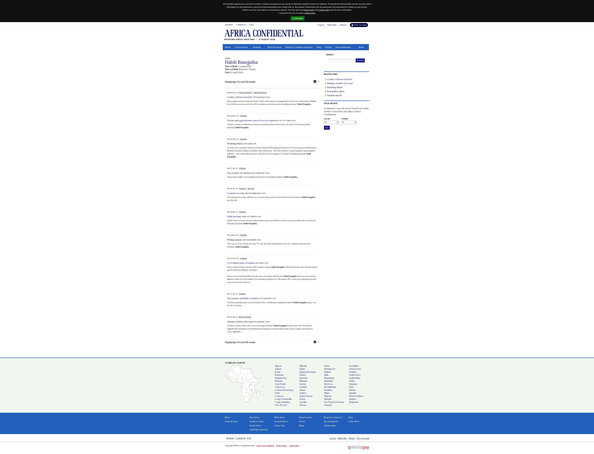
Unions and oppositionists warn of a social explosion (252, 120)
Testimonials (330, 425)
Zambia (352, 399)
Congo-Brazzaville (283, 399)
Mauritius (328, 381)
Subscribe (332, 25)
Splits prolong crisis (236, 216)
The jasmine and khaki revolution (243, 298)
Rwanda (327, 399)
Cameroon (280, 387)
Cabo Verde (280, 384)
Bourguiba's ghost (335, 91)
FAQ (251, 24)
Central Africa (280, 421)
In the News (354, 421)
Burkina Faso (281, 378)
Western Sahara (356, 396)
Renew (343, 25)
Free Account (360, 25)
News (228, 47)
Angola (278, 369)
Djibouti (303, 366)
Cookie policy (294, 445)
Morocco (328, 384)
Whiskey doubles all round (240, 321)
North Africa (255, 425)
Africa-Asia (279, 425)
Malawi (327, 372)
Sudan (352, 381)
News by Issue (275, 47)
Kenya (302, 399)
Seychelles (354, 366)
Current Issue (241, 47)
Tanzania (353, 384)
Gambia (303, 387)
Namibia (328, 390)
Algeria (278, 366)
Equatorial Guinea (307, 372)
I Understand (297, 18)
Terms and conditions (265, 445)
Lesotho (303, 402)
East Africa (254, 417)
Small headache (334, 95)
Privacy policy (281, 445)
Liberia (302, 405)
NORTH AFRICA (245, 92)
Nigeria (327, 396)
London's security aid (237, 193)
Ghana (302, 390)
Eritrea (302, 375)
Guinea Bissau (305, 396)
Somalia (352, 372)
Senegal (327, 405)
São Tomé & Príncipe (334, 402)
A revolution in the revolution (241, 263)
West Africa (279, 417)
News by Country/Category (299, 47)
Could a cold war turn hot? (239, 97)
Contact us (241, 24)
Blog (319, 47)
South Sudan (354, 378)
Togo (351, 387)
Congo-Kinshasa (282, 402)
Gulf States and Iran (259, 429)
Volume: (327, 118)
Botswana (279, 375)
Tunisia (352, 390)
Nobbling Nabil (234, 143)
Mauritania (329, 378)
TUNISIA (243, 115)
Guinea (302, 393)
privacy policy (309, 10)
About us (229, 24)
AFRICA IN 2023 (260, 92)
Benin (277, 372)
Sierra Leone (355, 369)
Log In (321, 25)
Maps (301, 425)
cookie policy (324, 10)
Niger (327, 393)
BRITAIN (251, 188)
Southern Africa (257, 421)
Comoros (279, 396)
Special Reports (343, 47)
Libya (326, 366)
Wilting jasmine (234, 239)
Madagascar (329, 369)
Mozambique (330, 387)
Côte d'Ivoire (281, 405)
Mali (326, 375)
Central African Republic (286, 390)
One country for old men (239, 173)
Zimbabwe (354, 402)
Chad (277, 393)
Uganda (352, 393)
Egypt (302, 369)
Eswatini (303, 378)
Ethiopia (303, 381)
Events (328, 47)
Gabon (302, 384)
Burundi (278, 381)
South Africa (354, 375)
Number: (345, 118)
